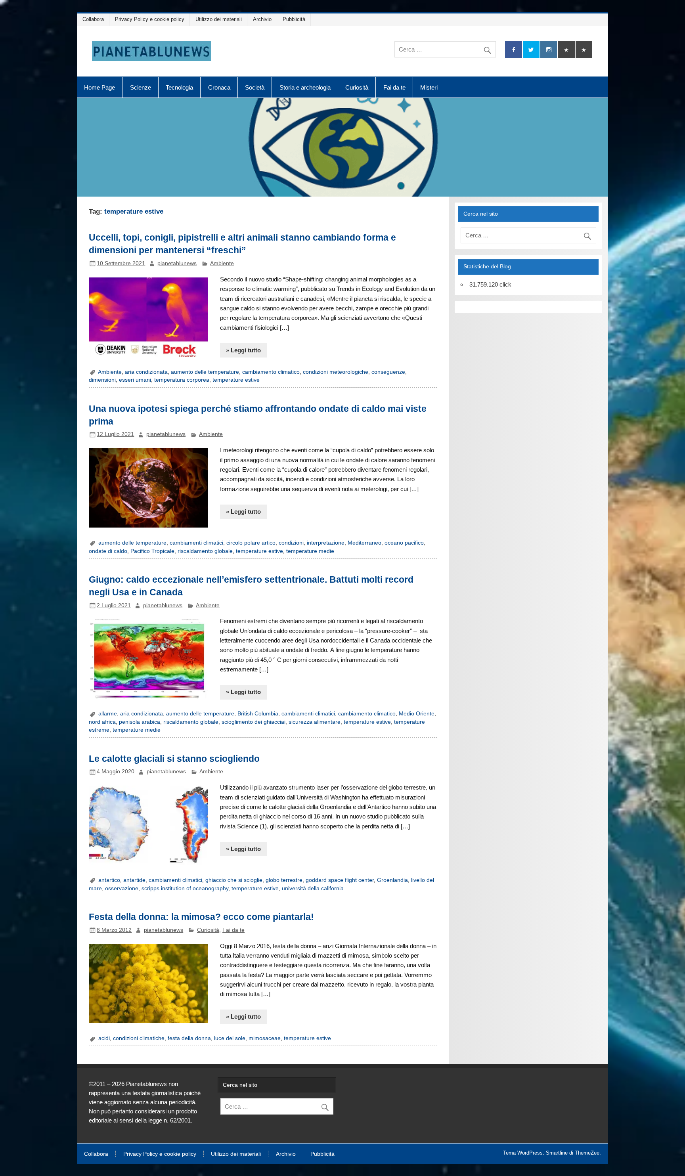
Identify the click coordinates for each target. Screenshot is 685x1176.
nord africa (102, 722)
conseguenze (388, 372)
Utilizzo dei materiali (218, 19)
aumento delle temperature (205, 372)
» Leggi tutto (243, 350)
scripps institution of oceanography (185, 888)
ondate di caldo (108, 551)
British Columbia (257, 714)
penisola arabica (139, 722)
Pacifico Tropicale (152, 551)
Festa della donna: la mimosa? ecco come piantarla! (201, 917)
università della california (313, 888)
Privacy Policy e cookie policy (149, 19)
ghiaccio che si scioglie (233, 880)
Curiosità (356, 87)
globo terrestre (284, 880)
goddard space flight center (340, 880)
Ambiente (222, 263)
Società (254, 87)
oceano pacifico (404, 543)
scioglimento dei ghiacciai (253, 722)
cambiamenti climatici (196, 543)
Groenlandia (392, 880)
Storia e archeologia (305, 87)
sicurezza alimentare (315, 722)
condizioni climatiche (139, 1038)
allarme (107, 714)
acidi (104, 1038)
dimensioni (102, 380)
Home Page (99, 87)
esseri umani (135, 380)
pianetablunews (177, 263)
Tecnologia (179, 87)
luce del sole (229, 1038)
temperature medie (310, 551)
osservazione (121, 888)
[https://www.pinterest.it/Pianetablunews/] (566, 49)
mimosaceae (265, 1038)
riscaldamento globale (205, 551)
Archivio (262, 19)
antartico (109, 880)
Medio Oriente (416, 714)
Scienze (140, 87)
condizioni (291, 543)
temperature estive (236, 380)
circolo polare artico (251, 543)
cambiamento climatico (271, 372)
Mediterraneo (364, 543)
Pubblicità (294, 19)
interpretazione (325, 543)
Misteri (429, 87)
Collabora (93, 19)
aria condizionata (146, 372)
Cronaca (219, 87)
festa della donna (189, 1038)
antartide (134, 880)
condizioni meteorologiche (335, 372)
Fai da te (394, 87)
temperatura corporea (181, 380)
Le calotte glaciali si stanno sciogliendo (174, 758)
